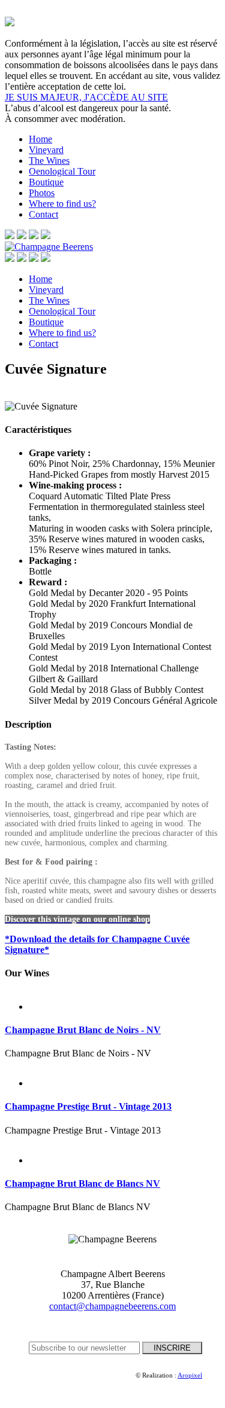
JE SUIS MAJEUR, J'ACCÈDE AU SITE (86, 97)
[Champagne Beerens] (49, 247)
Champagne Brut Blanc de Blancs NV (82, 1183)
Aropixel (190, 1375)
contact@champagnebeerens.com (112, 1306)
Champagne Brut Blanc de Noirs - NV (83, 1030)
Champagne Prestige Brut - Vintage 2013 (88, 1106)
